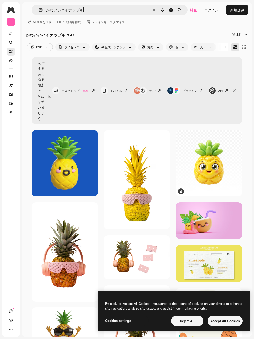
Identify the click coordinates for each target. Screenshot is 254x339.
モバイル (116, 90)
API (220, 90)
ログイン (211, 9)
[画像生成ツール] (11, 95)
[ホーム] (11, 34)
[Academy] (11, 320)
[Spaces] (11, 86)
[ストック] (11, 52)
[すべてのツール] (11, 77)
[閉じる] (234, 91)
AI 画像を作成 (42, 22)
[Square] (244, 47)
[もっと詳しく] (11, 61)
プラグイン (189, 90)
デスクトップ (75, 90)
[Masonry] (235, 47)
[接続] (11, 311)
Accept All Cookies (225, 320)
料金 (193, 9)
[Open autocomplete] (39, 10)
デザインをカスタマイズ (108, 22)
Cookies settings (118, 320)
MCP (152, 90)
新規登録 (237, 9)
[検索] (11, 43)
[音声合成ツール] (11, 112)
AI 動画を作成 (72, 22)
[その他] (11, 329)
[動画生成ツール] (11, 103)
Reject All (187, 320)
